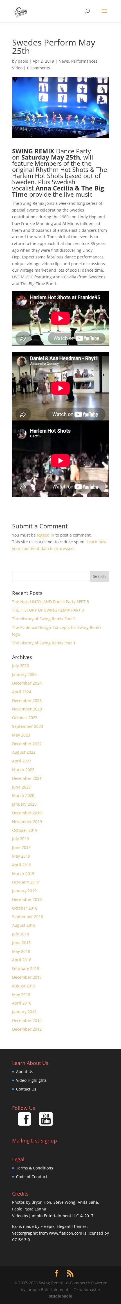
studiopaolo (60, 1296)
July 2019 (20, 838)
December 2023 (27, 700)
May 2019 (21, 856)
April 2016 (21, 1003)
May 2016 (21, 994)
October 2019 (24, 830)
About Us (24, 1071)
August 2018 (23, 925)
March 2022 (23, 769)
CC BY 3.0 (21, 1239)
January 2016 (24, 1011)
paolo (23, 61)
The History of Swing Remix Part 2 (43, 618)
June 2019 (21, 847)
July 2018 (20, 934)
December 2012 (27, 1029)
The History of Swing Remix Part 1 (43, 643)
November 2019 (27, 821)
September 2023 (27, 726)
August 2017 (23, 986)
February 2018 (25, 968)
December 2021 (27, 778)
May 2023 (21, 735)
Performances (84, 61)
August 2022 (23, 752)
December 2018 (27, 899)
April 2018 (21, 959)
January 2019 (24, 890)
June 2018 (21, 942)
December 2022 (27, 743)
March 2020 (23, 795)
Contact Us (26, 1089)
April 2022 (21, 761)
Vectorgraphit (25, 1233)
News (64, 61)
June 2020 (21, 787)
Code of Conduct (31, 1176)
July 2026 (20, 665)
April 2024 (21, 691)
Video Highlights (31, 1080)
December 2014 (27, 1020)
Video (17, 68)
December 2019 (27, 812)
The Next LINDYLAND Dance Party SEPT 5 (50, 601)
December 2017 (27, 977)
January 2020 (24, 804)
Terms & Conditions (34, 1168)
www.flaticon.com (65, 1233)
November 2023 (27, 709)
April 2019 (21, 864)
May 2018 (21, 951)
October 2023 (24, 717)
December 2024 (27, 683)
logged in (45, 535)
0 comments (38, 68)
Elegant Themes (72, 1226)
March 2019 (23, 873)
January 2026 (24, 674)
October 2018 (24, 908)
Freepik (47, 1226)
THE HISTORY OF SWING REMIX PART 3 (48, 610)
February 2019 (25, 882)
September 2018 (27, 916)
